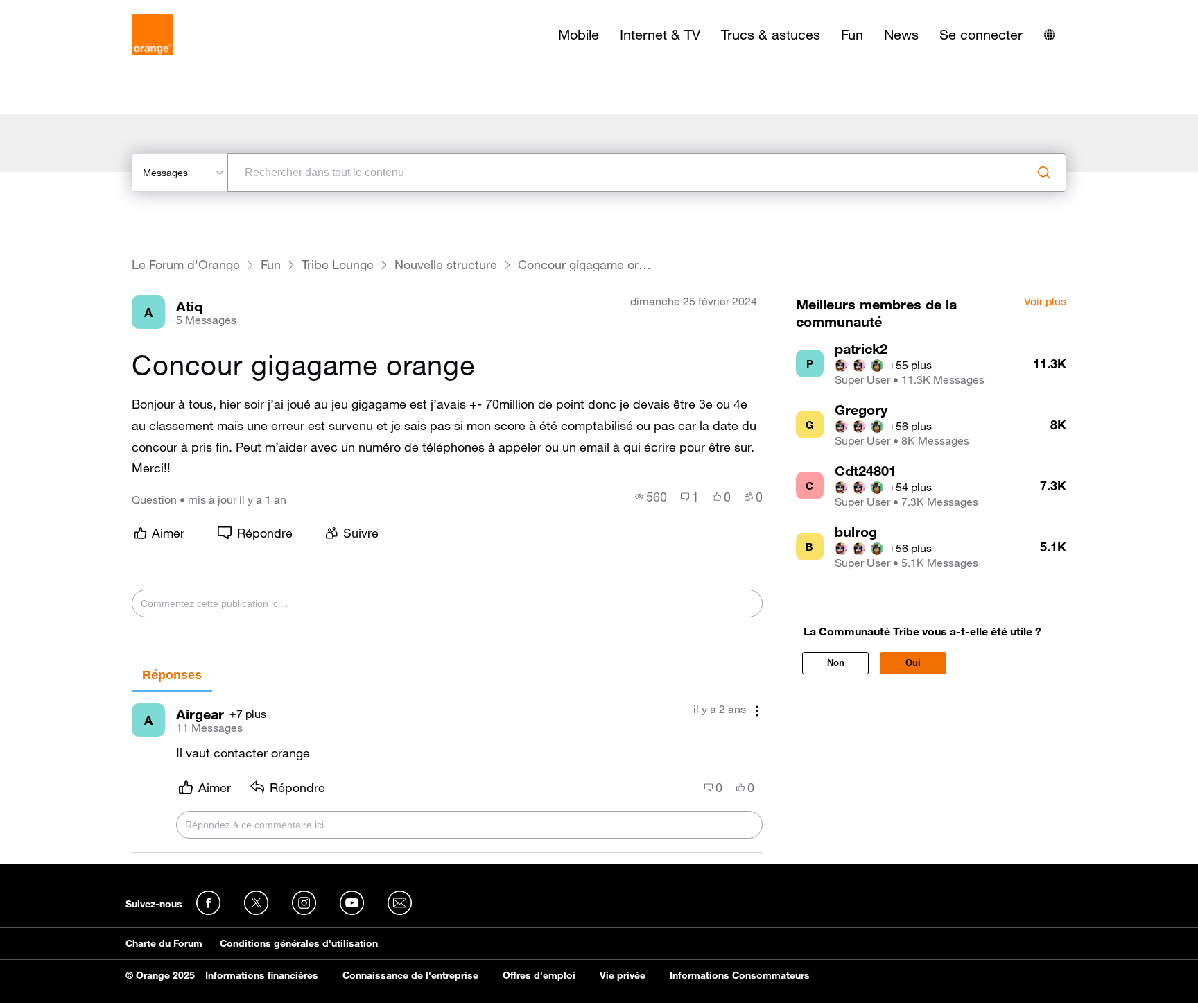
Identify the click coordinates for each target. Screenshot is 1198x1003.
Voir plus (1045, 301)
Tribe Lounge (338, 265)
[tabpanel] (447, 772)
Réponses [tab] (172, 675)
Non (835, 663)
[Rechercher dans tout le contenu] (1044, 173)
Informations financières (261, 975)
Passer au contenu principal (74, 10)
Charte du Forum (163, 943)
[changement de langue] (1049, 34)
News (901, 34)
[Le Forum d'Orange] (152, 34)
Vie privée (622, 975)
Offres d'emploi (539, 975)
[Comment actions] (757, 710)
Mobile (578, 34)
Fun (852, 34)
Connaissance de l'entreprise (410, 975)
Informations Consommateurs (740, 975)
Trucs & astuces (770, 34)
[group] (651, 497)
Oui (913, 663)
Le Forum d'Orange (186, 265)
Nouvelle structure (445, 265)
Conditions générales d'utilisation (299, 943)
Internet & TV (660, 34)
